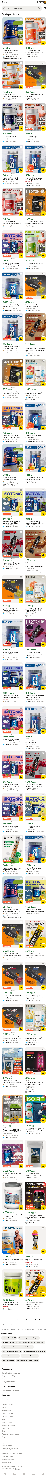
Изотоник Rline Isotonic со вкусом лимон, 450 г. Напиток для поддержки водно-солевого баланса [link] (11, 522)
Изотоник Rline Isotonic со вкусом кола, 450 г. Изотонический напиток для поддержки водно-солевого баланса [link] (35, 742)
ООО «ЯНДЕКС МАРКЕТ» (15, 1466)
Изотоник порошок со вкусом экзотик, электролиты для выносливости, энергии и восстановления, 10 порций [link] (12, 51)
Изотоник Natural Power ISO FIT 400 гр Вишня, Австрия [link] (34, 1129)
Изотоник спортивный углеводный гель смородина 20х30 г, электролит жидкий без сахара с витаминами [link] (35, 653)
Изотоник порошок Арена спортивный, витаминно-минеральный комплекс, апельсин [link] (34, 222)
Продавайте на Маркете (10, 1376)
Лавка (14, 1474)
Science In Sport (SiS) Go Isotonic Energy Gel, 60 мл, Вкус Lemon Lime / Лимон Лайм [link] (34, 1260)
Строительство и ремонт (10, 1443)
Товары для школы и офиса (11, 1434)
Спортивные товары (8, 1437)
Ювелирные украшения (10, 1449)
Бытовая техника (7, 1405)
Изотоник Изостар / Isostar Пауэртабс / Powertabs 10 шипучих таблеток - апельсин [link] (34, 1303)
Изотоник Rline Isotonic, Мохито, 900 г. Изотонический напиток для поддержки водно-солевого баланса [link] (12, 305)
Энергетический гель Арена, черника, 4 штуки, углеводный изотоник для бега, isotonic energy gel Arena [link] (34, 996)
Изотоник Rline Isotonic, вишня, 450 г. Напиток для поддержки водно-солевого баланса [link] (12, 264)
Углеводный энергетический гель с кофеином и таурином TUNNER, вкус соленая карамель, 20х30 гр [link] (35, 565)
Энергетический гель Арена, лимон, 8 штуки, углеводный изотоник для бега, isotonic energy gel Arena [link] (12, 609)
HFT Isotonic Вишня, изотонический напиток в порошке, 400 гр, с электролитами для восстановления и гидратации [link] (11, 222)
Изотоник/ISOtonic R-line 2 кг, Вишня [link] (12, 1174)
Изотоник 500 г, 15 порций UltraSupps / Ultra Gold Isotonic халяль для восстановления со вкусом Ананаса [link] (34, 1037)
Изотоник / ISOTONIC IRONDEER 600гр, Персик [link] (12, 1081)
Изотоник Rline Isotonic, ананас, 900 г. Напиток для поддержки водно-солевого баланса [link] (34, 910)
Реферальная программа (10, 1390)
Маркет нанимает (8, 1459)
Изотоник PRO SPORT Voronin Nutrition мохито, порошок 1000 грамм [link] (11, 1303)
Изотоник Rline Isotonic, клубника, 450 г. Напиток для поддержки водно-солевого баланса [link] (11, 827)
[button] (45, 8)
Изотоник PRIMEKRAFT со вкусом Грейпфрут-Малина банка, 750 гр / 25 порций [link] (34, 1216)
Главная (5, 1474)
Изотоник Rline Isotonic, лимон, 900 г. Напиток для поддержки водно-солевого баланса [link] (34, 827)
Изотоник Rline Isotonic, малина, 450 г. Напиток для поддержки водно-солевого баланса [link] (12, 785)
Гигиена (4, 1408)
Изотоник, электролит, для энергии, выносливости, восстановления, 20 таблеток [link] (12, 869)
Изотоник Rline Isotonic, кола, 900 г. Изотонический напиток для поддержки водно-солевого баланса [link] (35, 696)
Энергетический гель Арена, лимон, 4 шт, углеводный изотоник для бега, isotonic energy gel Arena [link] (34, 305)
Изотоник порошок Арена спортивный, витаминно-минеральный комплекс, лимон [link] (11, 392)
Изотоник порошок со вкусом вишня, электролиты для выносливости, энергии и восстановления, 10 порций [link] (12, 910)
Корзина (33, 1474)
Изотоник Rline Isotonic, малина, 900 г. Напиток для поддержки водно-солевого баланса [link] (12, 740)
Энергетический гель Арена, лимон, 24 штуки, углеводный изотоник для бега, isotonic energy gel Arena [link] (12, 954)
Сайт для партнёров (8, 1382)
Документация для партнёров (12, 1379)
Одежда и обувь (7, 1413)
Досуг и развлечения (9, 1399)
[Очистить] (39, 8)
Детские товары (7, 1446)
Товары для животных (9, 1440)
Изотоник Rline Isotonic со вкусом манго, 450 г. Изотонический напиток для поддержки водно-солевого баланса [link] (35, 478)
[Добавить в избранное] (21, 19)
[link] (9, 1338)
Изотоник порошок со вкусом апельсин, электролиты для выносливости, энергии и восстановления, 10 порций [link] (12, 478)
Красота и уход (7, 1422)
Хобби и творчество (8, 1425)
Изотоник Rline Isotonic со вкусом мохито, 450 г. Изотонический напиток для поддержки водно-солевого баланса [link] (12, 179)
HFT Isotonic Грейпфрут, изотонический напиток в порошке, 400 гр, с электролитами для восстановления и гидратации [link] (34, 51)
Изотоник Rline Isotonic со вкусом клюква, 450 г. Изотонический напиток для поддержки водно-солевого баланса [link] (12, 347)
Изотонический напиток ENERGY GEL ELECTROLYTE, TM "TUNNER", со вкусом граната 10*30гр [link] (13, 564)
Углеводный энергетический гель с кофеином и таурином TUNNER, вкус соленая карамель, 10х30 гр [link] (35, 349)
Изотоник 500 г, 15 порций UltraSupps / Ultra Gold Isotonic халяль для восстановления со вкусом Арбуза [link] (34, 392)
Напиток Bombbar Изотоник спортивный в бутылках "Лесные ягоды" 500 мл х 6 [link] (34, 1083)
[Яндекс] (17, 1469)
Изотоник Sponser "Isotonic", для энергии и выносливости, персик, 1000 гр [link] (12, 1215)
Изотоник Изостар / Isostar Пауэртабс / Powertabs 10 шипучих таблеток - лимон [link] (34, 954)
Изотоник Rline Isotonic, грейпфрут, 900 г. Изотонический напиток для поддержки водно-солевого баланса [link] (35, 436)
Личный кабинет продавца (11, 1373)
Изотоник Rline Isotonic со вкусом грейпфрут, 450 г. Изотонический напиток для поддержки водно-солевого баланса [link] (35, 179)
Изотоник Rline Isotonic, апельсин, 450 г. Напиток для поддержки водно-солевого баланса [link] (11, 436)
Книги (4, 1431)
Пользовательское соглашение (12, 1453)
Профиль (43, 1474)
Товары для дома (7, 1416)
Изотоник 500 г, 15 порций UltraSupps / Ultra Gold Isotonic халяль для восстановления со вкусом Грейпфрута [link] (34, 609)
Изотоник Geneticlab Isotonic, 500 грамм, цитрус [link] (13, 1260)
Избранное (24, 1474)
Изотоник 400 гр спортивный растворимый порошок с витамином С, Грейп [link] (12, 95)
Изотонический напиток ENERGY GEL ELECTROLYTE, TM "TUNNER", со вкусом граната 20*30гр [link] (35, 785)
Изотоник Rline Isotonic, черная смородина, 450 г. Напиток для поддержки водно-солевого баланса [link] (34, 522)
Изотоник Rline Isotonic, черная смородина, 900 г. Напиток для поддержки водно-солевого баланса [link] (12, 696)
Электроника (6, 1410)
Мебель (4, 1402)
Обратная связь (7, 1456)
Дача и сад (5, 1428)
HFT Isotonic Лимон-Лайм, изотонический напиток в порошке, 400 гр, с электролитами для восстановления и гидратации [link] (34, 264)
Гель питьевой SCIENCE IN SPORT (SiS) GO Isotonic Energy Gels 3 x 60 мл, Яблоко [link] (12, 1131)
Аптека (4, 1419)
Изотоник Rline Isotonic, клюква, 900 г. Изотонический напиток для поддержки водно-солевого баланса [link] (12, 653)
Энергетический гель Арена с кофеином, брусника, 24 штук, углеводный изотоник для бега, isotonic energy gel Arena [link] (12, 1037)
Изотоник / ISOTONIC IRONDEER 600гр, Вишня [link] (34, 1174)
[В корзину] (21, 42)
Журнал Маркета (7, 1462)
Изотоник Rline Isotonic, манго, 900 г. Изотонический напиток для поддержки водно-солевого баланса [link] (35, 869)
